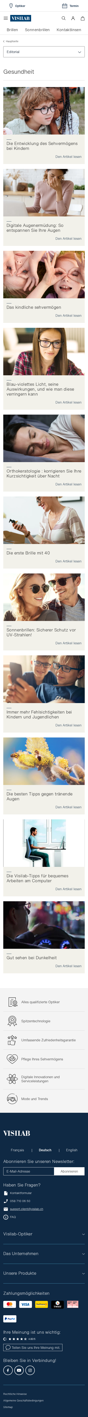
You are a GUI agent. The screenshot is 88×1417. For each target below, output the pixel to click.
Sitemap (8, 1407)
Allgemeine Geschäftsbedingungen (23, 1400)
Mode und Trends (34, 1098)
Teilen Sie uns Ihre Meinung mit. (36, 1347)
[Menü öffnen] (6, 18)
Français (18, 1150)
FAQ (13, 1217)
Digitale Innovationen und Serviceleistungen (40, 1078)
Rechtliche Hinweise (15, 1394)
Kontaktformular (21, 1193)
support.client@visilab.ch (26, 1209)
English (71, 1150)
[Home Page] (20, 18)
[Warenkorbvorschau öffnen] (82, 18)
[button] (73, 18)
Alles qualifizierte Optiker (40, 1002)
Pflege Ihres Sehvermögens (42, 1059)
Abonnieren (69, 1171)
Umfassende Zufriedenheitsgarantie (48, 1040)
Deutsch (45, 1150)
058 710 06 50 (20, 1201)
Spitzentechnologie (35, 1021)
